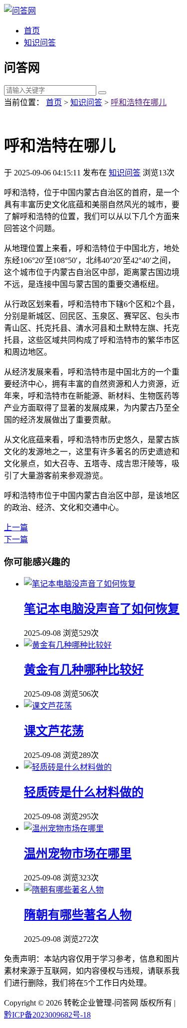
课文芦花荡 (54, 731)
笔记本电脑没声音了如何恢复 (102, 608)
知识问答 (40, 42)
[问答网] (20, 10)
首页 (32, 30)
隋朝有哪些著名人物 (78, 914)
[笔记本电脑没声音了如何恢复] (80, 584)
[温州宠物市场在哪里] (64, 828)
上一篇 (16, 527)
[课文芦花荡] (48, 706)
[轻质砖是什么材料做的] (68, 767)
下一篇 (16, 539)
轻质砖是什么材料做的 (84, 792)
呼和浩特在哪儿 (139, 102)
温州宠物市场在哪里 (78, 853)
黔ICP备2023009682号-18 (47, 1015)
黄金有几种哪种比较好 (84, 669)
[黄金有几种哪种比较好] (68, 645)
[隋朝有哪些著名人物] (64, 889)
